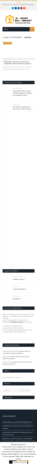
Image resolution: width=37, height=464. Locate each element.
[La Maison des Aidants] (18, 19)
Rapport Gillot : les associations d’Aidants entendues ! (17, 352)
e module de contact (17, 322)
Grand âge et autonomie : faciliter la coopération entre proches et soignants (17, 62)
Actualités (7, 43)
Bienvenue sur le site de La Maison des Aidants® (18, 4)
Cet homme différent (19, 289)
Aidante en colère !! (19, 279)
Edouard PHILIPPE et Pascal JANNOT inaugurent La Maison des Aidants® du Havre (22, 93)
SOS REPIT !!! (17, 299)
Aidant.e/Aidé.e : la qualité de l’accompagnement (16, 422)
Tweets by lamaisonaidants (10, 451)
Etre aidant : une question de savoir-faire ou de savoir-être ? (22, 108)
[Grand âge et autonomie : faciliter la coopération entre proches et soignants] (18, 50)
